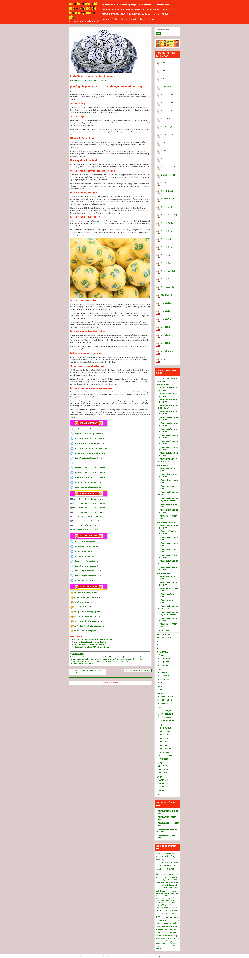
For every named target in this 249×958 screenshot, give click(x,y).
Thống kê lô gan (166, 231)
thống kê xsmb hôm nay (162, 946)
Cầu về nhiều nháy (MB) (169, 215)
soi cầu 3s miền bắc (113, 659)
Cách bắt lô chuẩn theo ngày (163, 853)
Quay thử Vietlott (167, 351)
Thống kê (124, 19)
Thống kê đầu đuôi (167, 223)
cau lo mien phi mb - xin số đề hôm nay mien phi (84, 80)
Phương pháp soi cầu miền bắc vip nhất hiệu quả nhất (93, 639)
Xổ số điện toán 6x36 (168, 167)
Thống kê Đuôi (166, 263)
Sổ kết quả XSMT (167, 111)
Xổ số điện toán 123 (168, 175)
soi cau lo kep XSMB (165, 910)
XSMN (129, 14)
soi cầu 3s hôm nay (129, 657)
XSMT (134, 14)
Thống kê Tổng (166, 279)
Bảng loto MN (162, 769)
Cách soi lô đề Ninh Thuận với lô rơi (137, 670)
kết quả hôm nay (144, 14)
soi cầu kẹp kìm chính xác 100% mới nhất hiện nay (91, 647)
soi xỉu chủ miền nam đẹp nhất (84, 542)
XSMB (123, 14)
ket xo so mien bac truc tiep (163, 893)
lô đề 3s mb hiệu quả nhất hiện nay (113, 657)
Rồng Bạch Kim (167, 905)
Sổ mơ (151, 19)
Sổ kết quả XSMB (167, 95)
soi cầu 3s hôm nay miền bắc (79, 659)
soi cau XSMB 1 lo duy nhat (166, 933)
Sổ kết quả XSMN (167, 103)
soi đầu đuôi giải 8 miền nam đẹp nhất (87, 571)
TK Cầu (115, 19)
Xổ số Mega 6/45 (167, 127)
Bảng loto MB (162, 766)
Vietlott (165, 14)
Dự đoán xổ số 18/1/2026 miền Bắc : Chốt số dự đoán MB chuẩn (86, 672)
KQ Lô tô (134, 19)
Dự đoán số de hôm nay (163, 877)
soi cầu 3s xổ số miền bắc (121, 661)
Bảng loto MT (162, 773)
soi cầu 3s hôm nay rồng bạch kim (97, 659)
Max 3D (163, 143)
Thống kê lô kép (166, 247)
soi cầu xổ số (164, 941)
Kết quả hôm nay (166, 87)
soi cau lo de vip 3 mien (172, 907)
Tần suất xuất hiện (167, 287)
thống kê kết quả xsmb (170, 943)
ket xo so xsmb (162, 896)
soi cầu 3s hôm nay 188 (142, 657)
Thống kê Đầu (166, 255)
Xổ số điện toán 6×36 (165, 697)
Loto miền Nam (166, 311)
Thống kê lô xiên (166, 239)
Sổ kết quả (155, 14)
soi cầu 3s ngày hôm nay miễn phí (80, 661)
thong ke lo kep (173, 941)
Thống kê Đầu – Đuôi (168, 271)
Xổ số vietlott (166, 119)
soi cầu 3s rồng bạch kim (97, 661)
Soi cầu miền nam (161, 5)
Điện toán (105, 19)
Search (158, 33)
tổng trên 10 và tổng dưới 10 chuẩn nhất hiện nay (91, 642)
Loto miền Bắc (166, 303)
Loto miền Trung (166, 319)
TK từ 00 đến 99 (166, 295)
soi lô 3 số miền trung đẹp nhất (85, 631)
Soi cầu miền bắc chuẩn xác (112, 9)
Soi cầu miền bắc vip (145, 5)
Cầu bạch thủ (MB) (167, 191)
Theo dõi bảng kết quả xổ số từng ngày (82, 663)
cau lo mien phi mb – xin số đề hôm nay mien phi (83, 10)
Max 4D (163, 151)
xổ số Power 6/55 (163, 679)
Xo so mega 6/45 (163, 676)
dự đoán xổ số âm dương (171, 891)
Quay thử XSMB (166, 327)
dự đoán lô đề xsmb (164, 874)
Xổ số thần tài (166, 183)
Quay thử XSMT (166, 343)
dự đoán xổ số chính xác (167, 882)
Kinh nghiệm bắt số (164, 9)
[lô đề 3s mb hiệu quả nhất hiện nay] (104, 50)
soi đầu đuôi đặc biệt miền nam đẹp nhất (88, 576)
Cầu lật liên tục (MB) (168, 199)
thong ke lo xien (160, 943)
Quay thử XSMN (166, 335)
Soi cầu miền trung (132, 9)
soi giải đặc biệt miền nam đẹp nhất (86, 546)
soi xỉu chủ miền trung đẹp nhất (85, 593)
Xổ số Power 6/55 (167, 135)
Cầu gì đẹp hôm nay (149, 9)
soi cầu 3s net (141, 659)
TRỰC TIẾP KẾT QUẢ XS (110, 14)
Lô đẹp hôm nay (171, 900)
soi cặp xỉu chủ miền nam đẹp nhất (86, 561)
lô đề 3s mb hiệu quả (96, 657)
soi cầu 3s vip (109, 661)
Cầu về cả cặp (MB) (167, 207)
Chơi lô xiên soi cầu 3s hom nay (81, 657)
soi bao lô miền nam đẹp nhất (84, 556)
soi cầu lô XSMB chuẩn (163, 938)
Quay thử (143, 19)
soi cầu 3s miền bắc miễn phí (128, 659)
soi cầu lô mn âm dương (166, 936)
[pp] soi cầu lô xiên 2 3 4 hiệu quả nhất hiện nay (90, 645)
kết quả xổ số (161, 900)
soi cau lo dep (163, 907)
